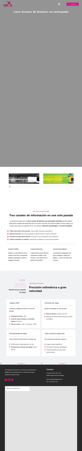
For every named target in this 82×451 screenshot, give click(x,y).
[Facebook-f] (6, 380)
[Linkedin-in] (12, 380)
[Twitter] (9, 380)
